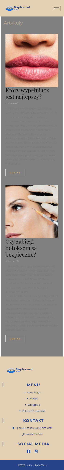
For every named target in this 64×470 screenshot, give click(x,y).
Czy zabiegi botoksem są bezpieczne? (21, 248)
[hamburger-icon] (57, 8)
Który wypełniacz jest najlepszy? (27, 93)
